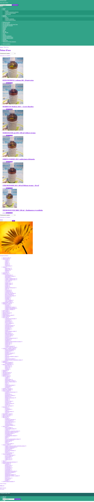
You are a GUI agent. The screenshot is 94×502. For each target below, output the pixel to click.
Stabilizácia (7, 340)
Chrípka (4, 267)
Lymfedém (5, 361)
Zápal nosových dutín (9, 358)
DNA (6, 382)
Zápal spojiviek (8, 301)
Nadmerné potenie (9, 334)
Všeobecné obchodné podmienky (12, 12)
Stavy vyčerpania (8, 405)
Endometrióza (8, 470)
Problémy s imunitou (9, 309)
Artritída (7, 377)
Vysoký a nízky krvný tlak (10, 347)
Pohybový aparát (6, 375)
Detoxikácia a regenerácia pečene (12, 431)
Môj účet (4, 31)
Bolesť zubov (8, 366)
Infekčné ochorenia (6, 312)
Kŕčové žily (7, 332)
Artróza (6, 378)
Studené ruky (7, 343)
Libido (6, 410)
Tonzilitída (7, 299)
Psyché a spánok (6, 390)
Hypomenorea (8, 409)
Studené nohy (8, 342)
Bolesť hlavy (7, 268)
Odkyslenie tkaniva (6, 372)
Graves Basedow (8, 420)
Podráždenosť (5, 374)
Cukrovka (7, 324)
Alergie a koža (5, 259)
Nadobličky (7, 306)
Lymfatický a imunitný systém (9, 348)
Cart (4, 500)
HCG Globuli (5, 311)
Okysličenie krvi (6, 373)
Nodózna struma (8, 424)
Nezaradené (5, 370)
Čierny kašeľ (7, 280)
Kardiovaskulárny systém (8, 315)
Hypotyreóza (7, 423)
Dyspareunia (7, 468)
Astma (6, 261)
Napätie (6, 398)
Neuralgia (7, 369)
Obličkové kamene (9, 448)
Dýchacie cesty (6, 273)
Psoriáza (7, 404)
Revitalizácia (7, 339)
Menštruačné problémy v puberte (11, 475)
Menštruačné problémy (9, 474)
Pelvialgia (7, 479)
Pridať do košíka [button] (9, 83)
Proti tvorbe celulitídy (7, 389)
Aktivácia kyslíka (6, 257)
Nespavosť (7, 402)
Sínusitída (7, 297)
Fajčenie (7, 285)
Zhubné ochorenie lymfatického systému (13, 359)
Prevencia (7, 351)
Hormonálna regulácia (9, 421)
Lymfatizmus (7, 291)
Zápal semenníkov (9, 452)
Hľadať (4, 497)
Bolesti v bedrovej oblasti (10, 381)
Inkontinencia (5, 314)
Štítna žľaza (5, 417)
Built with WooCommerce (5, 494)
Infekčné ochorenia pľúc (10, 287)
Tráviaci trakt (5, 426)
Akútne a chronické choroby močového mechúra (15, 445)
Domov (4, 8)
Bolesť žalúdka (8, 427)
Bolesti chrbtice (8, 379)
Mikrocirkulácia (8, 333)
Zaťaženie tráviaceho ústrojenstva (9, 461)
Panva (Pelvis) (8, 478)
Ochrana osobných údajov (10, 13)
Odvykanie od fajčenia (9, 293)
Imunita (6, 330)
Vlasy (4, 460)
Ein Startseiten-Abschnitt (8, 25)
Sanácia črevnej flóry (7, 414)
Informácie (5, 16)
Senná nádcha (8, 265)
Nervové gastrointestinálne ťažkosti (12, 439)
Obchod (4, 34)
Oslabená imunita (8, 350)
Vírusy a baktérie (8, 300)
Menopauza (7, 396)
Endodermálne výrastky (7, 302)
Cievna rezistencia (8, 323)
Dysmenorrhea (8, 467)
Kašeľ (6, 288)
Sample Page (5, 40)
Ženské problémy (6, 463)
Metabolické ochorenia (7, 362)
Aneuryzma (7, 319)
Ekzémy (6, 263)
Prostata (6, 451)
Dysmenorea (7, 466)
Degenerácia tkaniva (9, 325)
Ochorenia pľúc (8, 292)
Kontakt (6, 10)
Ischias (6, 384)
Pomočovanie (8, 449)
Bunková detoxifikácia (9, 349)
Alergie (6, 260)
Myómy (6, 476)
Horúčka (7, 286)
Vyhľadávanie (17, 499)
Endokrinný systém (6, 303)
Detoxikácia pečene (9, 433)
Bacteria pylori (8, 465)
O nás (4, 9)
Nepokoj (7, 400)
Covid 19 (7, 281)
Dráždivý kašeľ (8, 284)
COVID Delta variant (9, 455)
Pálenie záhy (7, 441)
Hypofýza (7, 304)
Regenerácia (7, 296)
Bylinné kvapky (3, 0)
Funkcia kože (5, 310)
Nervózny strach (8, 401)
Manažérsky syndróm (9, 395)
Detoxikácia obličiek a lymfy (11, 432)
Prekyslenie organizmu (9, 450)
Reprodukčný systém (7, 413)
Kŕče (6, 437)
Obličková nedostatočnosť (10, 308)
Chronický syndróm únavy (10, 392)
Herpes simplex (8, 456)
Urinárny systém (6, 444)
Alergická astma (8, 275)
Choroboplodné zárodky (10, 428)
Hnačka (6, 436)
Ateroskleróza (8, 320)
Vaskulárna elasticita (9, 346)
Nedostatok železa (8, 411)
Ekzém (6, 262)
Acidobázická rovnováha (10, 318)
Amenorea (7, 464)
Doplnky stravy (8, 283)
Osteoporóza (7, 386)
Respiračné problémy (9, 425)
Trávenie (7, 345)
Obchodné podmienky (9, 18)
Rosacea (7, 264)
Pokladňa (4, 39)
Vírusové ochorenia (6, 453)
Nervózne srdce (8, 335)
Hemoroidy (7, 327)
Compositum (5, 272)
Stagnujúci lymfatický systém (11, 356)
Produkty (4, 15)
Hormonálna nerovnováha (10, 471)
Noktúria (4, 371)
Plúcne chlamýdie (8, 294)
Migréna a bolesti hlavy (7, 364)
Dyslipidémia (7, 434)
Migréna (7, 367)
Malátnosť (7, 270)
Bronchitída (7, 277)
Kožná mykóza (6, 316)
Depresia (7, 393)
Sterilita (6, 480)
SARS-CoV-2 (8, 459)
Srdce (6, 355)
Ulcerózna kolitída (9, 443)
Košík (4, 30)
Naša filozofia (8, 14)
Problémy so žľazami (7, 388)
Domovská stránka (6, 22)
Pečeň (6, 442)
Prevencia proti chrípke (9, 295)
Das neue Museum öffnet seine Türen (10, 24)
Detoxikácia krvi (8, 326)
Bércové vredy (8, 322)
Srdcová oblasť (6, 416)
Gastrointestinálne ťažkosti (10, 435)
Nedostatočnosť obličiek (10, 307)
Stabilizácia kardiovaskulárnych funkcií (13, 341)
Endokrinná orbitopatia (9, 419)
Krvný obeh (5, 317)
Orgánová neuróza (9, 403)
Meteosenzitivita (8, 363)
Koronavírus (7, 289)
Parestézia (7, 336)
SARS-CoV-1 (8, 458)
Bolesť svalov (8, 269)
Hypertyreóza (8, 394)
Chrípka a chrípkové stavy (10, 278)
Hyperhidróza (8, 328)
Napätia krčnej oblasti (9, 385)
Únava (6, 271)
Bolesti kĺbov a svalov (9, 276)
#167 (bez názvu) (6, 23)
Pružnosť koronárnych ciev (10, 338)
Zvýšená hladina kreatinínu (8, 481)
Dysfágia (7, 418)
